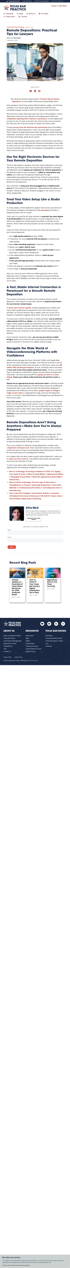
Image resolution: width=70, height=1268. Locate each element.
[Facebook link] (49, 624)
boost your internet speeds (20, 308)
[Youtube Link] (42, 624)
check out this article (17, 459)
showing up (45, 210)
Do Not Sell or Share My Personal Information (16, 1265)
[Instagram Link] (63, 624)
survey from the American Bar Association (30, 127)
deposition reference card (18, 448)
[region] (35, 1261)
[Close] (68, 1256)
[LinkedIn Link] (56, 624)
